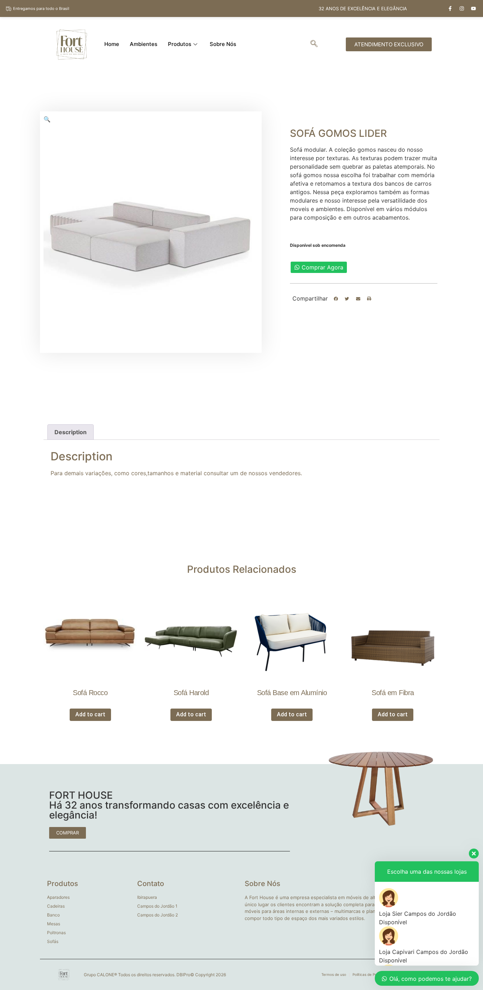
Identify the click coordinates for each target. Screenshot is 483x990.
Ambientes (143, 44)
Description (70, 432)
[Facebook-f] (450, 8)
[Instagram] (462, 8)
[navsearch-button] (314, 44)
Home (111, 44)
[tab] (70, 432)
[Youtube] (473, 8)
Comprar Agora (322, 267)
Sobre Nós (223, 44)
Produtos (179, 44)
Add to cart (90, 714)
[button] (336, 298)
